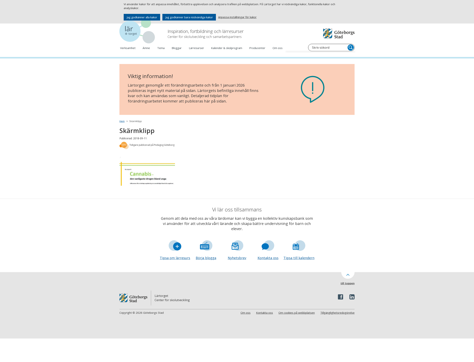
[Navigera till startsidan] (137, 31)
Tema (161, 48)
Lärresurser (196, 48)
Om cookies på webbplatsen (296, 312)
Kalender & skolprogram (226, 48)
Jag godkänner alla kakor (142, 17)
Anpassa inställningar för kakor (237, 17)
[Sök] (351, 47)
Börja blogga (206, 258)
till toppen (348, 283)
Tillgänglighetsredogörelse (337, 312)
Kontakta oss (268, 258)
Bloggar (177, 48)
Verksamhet (128, 48)
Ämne (146, 48)
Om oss (278, 48)
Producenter (257, 48)
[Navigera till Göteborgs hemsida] (339, 33)
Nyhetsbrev (237, 258)
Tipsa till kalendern (298, 258)
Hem (122, 121)
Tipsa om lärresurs (175, 258)
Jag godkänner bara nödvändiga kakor (189, 17)
